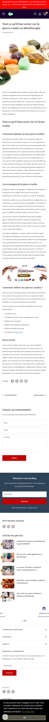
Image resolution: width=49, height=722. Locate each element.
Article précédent (11, 395)
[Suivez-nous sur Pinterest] (13, 526)
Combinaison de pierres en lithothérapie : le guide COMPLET (31, 542)
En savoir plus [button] (28, 712)
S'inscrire (24, 501)
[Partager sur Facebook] (12, 381)
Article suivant (39, 395)
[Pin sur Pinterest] (17, 381)
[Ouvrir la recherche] (35, 14)
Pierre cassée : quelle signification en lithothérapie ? (29, 555)
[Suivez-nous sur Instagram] (8, 526)
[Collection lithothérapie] (24, 272)
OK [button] (24, 718)
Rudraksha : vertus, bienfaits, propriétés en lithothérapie (31, 581)
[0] (44, 13)
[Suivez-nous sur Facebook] (4, 526)
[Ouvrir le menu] (3, 14)
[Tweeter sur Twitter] (21, 381)
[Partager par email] (26, 381)
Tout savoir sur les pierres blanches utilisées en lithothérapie (29, 594)
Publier (14, 458)
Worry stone (18, 332)
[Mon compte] (40, 14)
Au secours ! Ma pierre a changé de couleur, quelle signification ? (29, 568)
